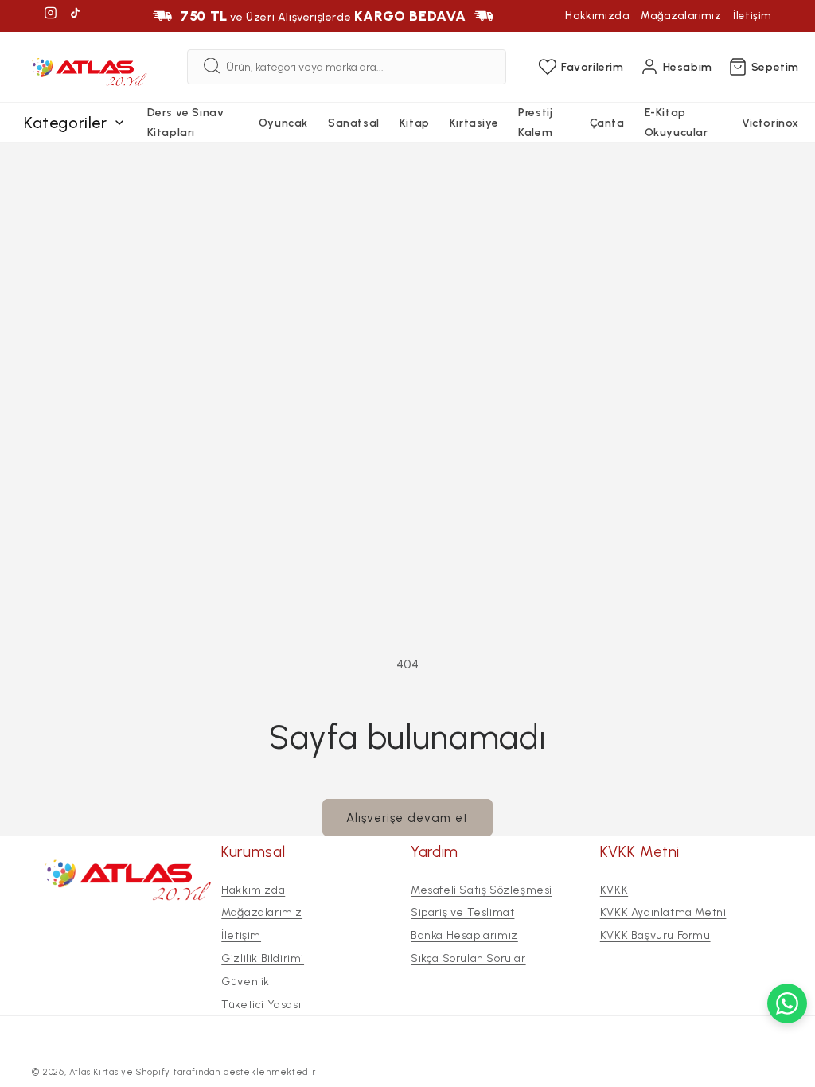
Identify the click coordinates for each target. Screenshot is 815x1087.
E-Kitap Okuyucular (676, 122)
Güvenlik (245, 981)
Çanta (607, 123)
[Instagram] (50, 15)
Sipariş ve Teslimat (462, 912)
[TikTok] (75, 15)
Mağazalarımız (681, 15)
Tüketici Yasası (261, 1004)
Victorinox (770, 123)
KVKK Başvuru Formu (655, 935)
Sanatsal (354, 123)
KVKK (614, 890)
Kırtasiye (474, 123)
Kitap (415, 123)
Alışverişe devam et (407, 818)
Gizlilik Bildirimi (262, 958)
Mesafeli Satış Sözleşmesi (481, 890)
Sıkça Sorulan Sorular (468, 958)
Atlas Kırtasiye (101, 1072)
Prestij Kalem (535, 122)
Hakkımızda (597, 15)
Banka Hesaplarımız (464, 935)
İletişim (752, 15)
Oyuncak (283, 123)
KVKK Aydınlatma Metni (663, 912)
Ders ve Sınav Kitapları (185, 122)
